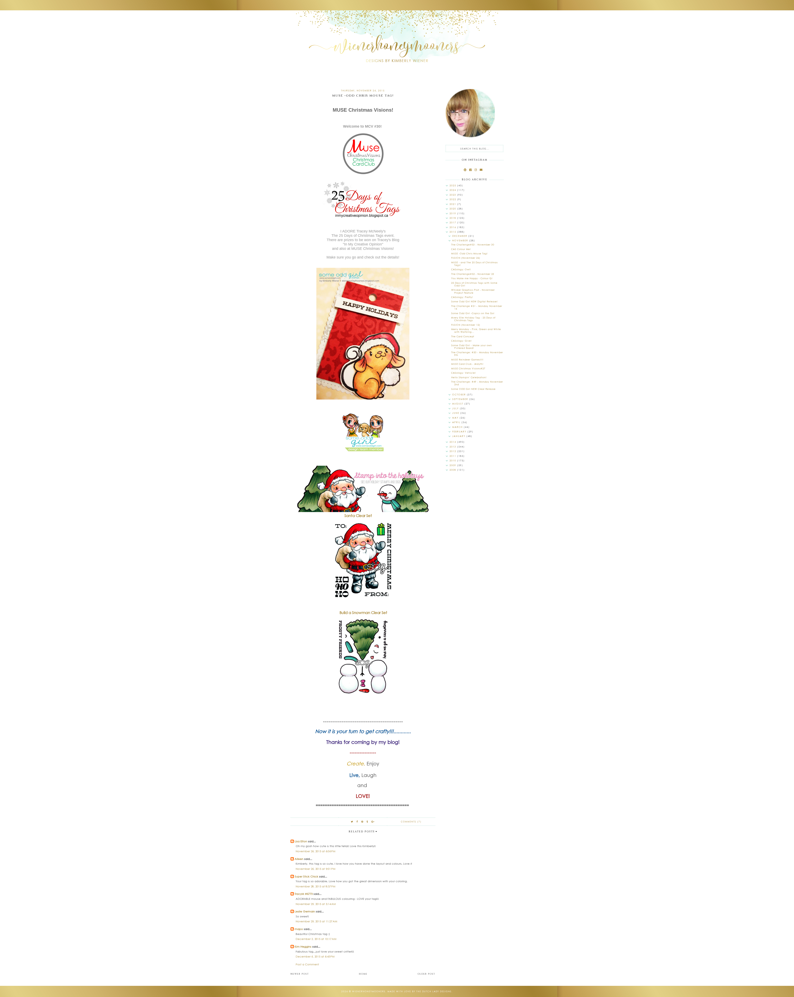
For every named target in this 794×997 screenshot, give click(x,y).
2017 (453, 222)
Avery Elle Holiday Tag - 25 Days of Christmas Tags (473, 319)
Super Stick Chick (306, 876)
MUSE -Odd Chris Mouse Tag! (469, 253)
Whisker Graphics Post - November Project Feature (473, 291)
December (460, 235)
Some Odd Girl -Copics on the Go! (472, 313)
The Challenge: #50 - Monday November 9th (477, 354)
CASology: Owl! (461, 269)
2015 (453, 231)
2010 (453, 460)
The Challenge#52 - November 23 (472, 273)
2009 (453, 465)
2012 (453, 451)
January (459, 436)
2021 (453, 204)
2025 (453, 185)
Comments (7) (411, 821)
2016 (453, 227)
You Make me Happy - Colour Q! (472, 278)
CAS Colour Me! (461, 249)
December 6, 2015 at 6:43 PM (315, 956)
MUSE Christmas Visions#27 (468, 368)
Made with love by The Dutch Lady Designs (419, 991)
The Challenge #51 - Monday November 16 (476, 307)
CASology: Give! (461, 340)
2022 (453, 199)
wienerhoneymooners (368, 991)
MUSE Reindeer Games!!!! (467, 359)
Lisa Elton (301, 841)
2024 (453, 190)
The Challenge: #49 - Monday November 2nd (477, 383)
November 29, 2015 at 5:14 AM (316, 904)
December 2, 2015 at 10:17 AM (316, 939)
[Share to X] (352, 821)
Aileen (299, 859)
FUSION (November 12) (465, 324)
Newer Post (300, 973)
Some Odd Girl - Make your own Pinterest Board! (471, 346)
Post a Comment (307, 964)
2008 (453, 469)
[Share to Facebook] (357, 821)
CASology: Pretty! (462, 297)
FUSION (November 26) (465, 257)
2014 (453, 441)
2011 (453, 455)
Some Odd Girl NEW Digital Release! (474, 301)
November (460, 240)
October (459, 394)
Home (363, 973)
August (458, 403)
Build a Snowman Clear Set (363, 612)
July (456, 408)
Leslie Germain (305, 911)
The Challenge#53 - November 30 (472, 244)
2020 (453, 208)
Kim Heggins (303, 946)
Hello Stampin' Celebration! (469, 377)
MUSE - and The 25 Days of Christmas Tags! (474, 264)
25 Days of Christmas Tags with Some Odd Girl (474, 284)
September (460, 399)
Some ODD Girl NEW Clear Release (473, 388)
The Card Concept (462, 336)
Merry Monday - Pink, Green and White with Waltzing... (476, 330)
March (458, 426)
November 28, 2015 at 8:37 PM (315, 886)
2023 (453, 194)
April (457, 422)
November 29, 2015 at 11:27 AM (316, 921)
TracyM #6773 (304, 894)
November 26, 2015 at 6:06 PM (315, 851)
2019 (453, 213)
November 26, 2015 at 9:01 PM (315, 869)
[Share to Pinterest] (362, 821)
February (460, 431)
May (456, 417)
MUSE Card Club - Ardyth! (467, 363)
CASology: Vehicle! (463, 372)
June (456, 412)
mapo (299, 929)
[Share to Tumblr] (367, 821)
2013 (453, 446)
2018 (453, 217)
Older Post (426, 973)
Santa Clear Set (358, 515)
